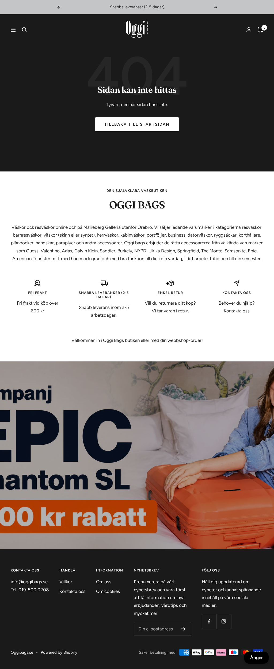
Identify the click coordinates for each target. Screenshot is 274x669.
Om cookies (108, 591)
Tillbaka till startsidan (137, 124)
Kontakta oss (72, 591)
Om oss (103, 581)
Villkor (65, 581)
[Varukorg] (260, 29)
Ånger (256, 657)
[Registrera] (183, 629)
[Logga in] (248, 29)
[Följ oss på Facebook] (209, 621)
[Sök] (24, 29)
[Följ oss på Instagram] (223, 621)
